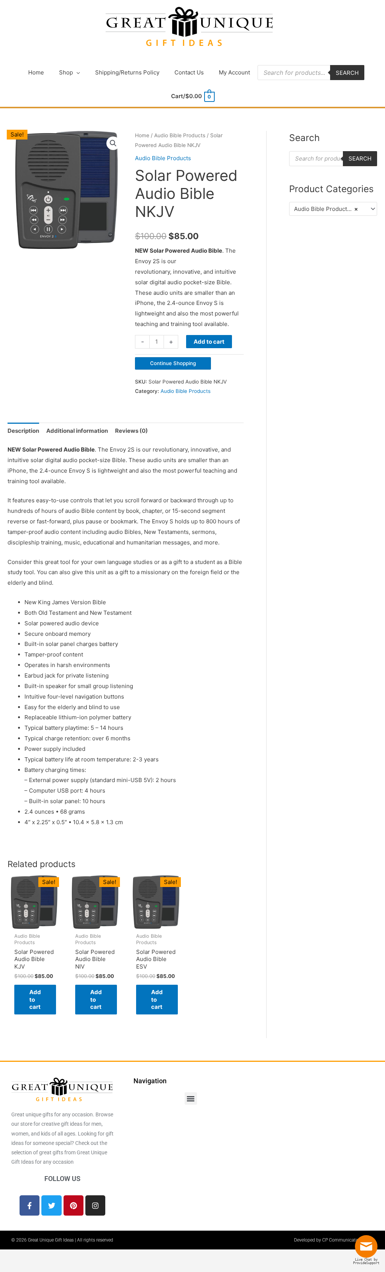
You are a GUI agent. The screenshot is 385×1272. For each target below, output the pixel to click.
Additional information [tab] (77, 430)
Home (142, 135)
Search (347, 72)
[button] (113, 143)
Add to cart (209, 341)
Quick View (34, 922)
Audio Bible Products (179, 135)
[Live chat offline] (368, 1249)
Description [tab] (23, 430)
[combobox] (333, 209)
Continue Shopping (173, 363)
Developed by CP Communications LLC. (334, 1240)
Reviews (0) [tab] (131, 430)
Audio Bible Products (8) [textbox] (327, 208)
